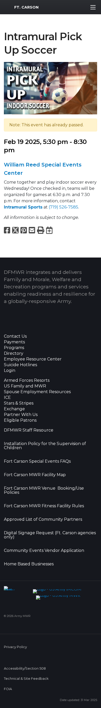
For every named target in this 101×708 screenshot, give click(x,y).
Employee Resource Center (33, 359)
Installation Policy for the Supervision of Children (45, 446)
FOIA (8, 689)
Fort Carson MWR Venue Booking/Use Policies (44, 490)
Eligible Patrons (20, 420)
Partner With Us (21, 415)
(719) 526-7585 (63, 207)
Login (9, 371)
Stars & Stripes (18, 403)
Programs (14, 348)
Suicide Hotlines (20, 365)
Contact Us (15, 336)
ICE (7, 397)
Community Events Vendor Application (44, 551)
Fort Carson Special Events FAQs (37, 461)
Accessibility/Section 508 (25, 668)
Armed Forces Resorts (26, 380)
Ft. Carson (26, 7)
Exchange (14, 409)
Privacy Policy (15, 647)
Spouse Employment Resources (37, 392)
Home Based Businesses (29, 564)
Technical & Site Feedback (26, 679)
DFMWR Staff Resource (28, 430)
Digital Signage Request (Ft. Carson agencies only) (50, 535)
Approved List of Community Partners (43, 519)
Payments (14, 342)
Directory (13, 353)
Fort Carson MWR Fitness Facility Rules (44, 506)
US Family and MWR (25, 386)
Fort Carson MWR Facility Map (35, 475)
